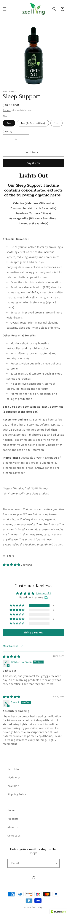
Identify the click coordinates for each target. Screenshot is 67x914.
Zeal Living (37, 907)
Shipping (7, 110)
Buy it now (33, 163)
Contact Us (14, 835)
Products (12, 818)
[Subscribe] (55, 863)
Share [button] (10, 555)
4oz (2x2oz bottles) (33, 123)
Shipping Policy (16, 794)
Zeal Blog (13, 786)
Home (11, 810)
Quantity (7, 131)
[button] (5, 9)
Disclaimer (13, 777)
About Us (13, 827)
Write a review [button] (33, 632)
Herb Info (13, 769)
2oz (9, 123)
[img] (11, 656)
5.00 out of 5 (43, 593)
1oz (56, 123)
